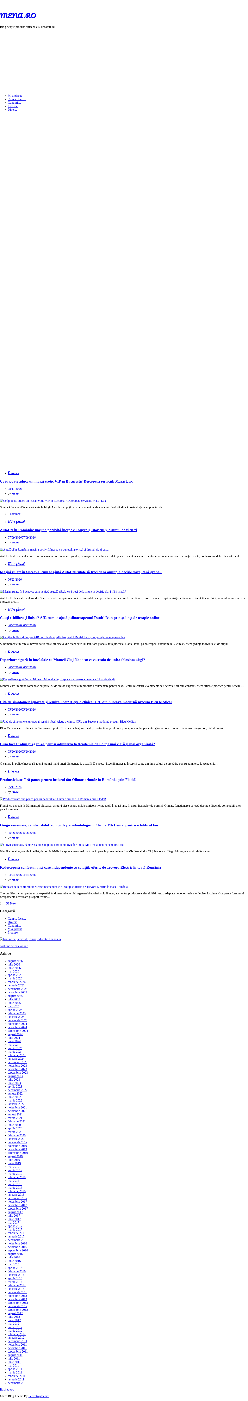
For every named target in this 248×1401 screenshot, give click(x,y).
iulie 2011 (14, 1358)
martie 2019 (15, 1173)
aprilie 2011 (15, 1369)
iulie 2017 (14, 1215)
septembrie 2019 (18, 1152)
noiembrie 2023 (17, 1065)
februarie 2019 (17, 1177)
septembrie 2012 (18, 1309)
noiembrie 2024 (17, 1023)
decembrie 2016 (17, 1240)
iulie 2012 (14, 1316)
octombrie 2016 (17, 1247)
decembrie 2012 (17, 1306)
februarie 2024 (17, 1055)
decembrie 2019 (17, 1142)
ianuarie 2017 (16, 1236)
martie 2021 (15, 1118)
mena (15, 493)
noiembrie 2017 (17, 1201)
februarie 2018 (17, 1191)
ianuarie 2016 (16, 1274)
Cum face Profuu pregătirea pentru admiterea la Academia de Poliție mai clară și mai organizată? (77, 744)
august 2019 (15, 1156)
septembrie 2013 (18, 1302)
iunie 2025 (14, 1002)
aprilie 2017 (15, 1226)
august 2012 (15, 1313)
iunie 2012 (14, 1320)
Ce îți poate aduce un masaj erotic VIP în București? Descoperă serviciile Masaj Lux (66, 481)
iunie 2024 (14, 1041)
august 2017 (15, 1212)
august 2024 (15, 1034)
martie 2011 (15, 1372)
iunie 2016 (14, 1260)
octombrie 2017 (17, 1205)
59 (7, 903)
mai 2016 (13, 1264)
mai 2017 (13, 1222)
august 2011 (15, 1355)
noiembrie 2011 (17, 1344)
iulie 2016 (14, 1257)
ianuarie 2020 (16, 1138)
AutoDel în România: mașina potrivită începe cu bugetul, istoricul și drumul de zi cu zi (68, 530)
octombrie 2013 (17, 1299)
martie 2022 (15, 1100)
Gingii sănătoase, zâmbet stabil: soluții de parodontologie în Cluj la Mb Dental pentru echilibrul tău (79, 825)
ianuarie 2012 (16, 1337)
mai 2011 (13, 1365)
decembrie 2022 (17, 1090)
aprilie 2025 (15, 1009)
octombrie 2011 (17, 1348)
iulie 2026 (14, 964)
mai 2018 (13, 1180)
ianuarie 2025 (16, 1016)
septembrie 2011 (18, 1351)
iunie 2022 (14, 1097)
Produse (13, 106)
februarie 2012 (17, 1334)
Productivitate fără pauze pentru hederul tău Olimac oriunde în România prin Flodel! (68, 780)
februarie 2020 (17, 1135)
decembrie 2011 (17, 1341)
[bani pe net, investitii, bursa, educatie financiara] (30, 939)
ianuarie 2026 (16, 985)
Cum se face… (17, 99)
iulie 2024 (14, 1037)
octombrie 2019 (17, 1149)
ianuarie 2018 (16, 1194)
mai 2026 (13, 971)
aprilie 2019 (15, 1170)
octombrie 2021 (17, 1111)
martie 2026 (15, 978)
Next (13, 903)
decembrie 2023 (17, 1062)
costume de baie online (14, 946)
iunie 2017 (14, 1219)
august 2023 (15, 1076)
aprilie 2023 (15, 1086)
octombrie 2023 (17, 1069)
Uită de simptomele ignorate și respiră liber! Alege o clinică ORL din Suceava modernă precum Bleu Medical (86, 702)
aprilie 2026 (15, 975)
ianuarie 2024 (16, 1058)
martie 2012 (15, 1330)
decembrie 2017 (17, 1198)
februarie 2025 (17, 1013)
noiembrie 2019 (17, 1145)
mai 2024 (13, 1044)
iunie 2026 (14, 968)
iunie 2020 (14, 1124)
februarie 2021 (17, 1121)
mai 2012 (13, 1323)
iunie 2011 (14, 1362)
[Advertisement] (124, 59)
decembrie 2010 (17, 1383)
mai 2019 (13, 1166)
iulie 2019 (14, 1159)
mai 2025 (13, 1006)
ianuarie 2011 (16, 1379)
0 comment (14, 513)
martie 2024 (15, 1051)
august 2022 (15, 1093)
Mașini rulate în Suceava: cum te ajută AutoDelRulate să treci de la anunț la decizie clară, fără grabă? (81, 572)
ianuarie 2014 (16, 1288)
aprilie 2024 (15, 1048)
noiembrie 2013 (17, 1295)
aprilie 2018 (15, 1184)
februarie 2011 (16, 1376)
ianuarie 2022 (16, 1104)
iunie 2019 (14, 1163)
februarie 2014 (17, 1285)
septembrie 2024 (18, 1030)
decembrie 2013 (17, 1292)
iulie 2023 (14, 1079)
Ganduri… (14, 102)
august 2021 (15, 1114)
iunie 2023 (14, 1083)
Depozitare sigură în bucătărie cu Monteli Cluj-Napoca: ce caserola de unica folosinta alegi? (72, 660)
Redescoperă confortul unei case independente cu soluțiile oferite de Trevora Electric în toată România (80, 867)
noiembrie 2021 (17, 1107)
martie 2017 (15, 1229)
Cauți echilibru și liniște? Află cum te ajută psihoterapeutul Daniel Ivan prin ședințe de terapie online (79, 618)
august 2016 (15, 1254)
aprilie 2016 (15, 1267)
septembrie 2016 (18, 1250)
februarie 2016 (17, 1271)
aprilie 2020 (15, 1128)
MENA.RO (18, 15)
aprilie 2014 (15, 1278)
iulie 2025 (14, 999)
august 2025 (15, 995)
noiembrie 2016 (17, 1243)
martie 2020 (15, 1131)
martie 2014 (15, 1281)
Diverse (12, 109)
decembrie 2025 (17, 989)
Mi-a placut (15, 95)
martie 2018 (15, 1187)
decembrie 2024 (17, 1020)
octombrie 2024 (17, 1027)
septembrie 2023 (18, 1072)
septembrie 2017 (18, 1208)
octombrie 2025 (17, 992)
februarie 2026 (17, 982)
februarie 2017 (17, 1233)
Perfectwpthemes (38, 1396)
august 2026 (15, 961)
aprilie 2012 (15, 1327)
